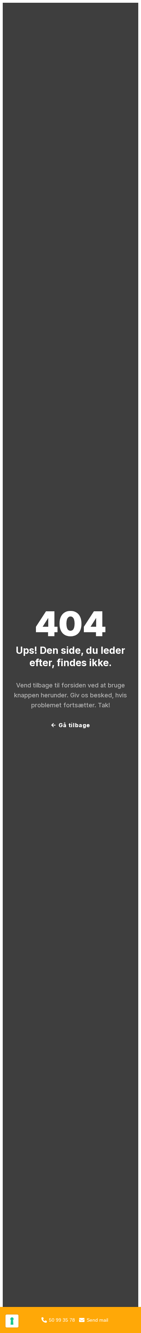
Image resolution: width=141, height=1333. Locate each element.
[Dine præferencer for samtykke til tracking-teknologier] (11, 1321)
